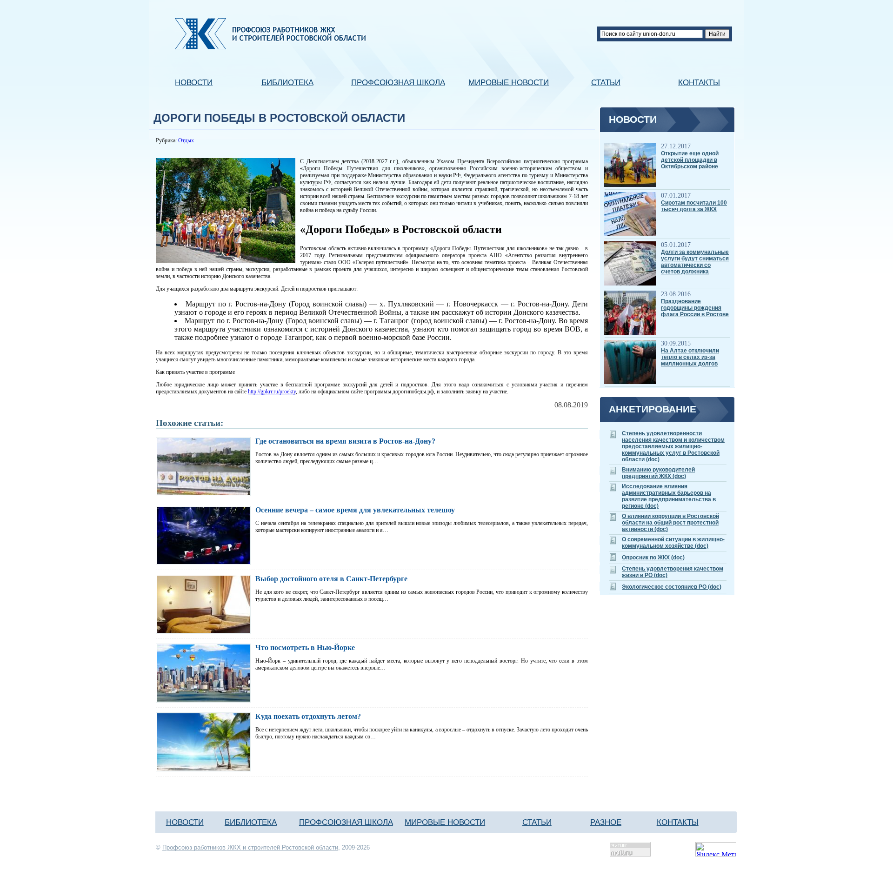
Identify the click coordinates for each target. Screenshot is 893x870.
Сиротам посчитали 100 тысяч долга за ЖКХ (694, 206)
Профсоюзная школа (398, 82)
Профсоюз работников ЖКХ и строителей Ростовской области (250, 847)
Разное (605, 822)
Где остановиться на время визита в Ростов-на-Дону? (345, 441)
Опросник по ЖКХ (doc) (653, 557)
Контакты (699, 82)
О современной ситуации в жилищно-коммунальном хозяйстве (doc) (673, 542)
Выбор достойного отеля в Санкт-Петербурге (331, 579)
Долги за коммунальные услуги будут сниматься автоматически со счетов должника (695, 262)
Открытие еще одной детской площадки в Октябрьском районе (690, 160)
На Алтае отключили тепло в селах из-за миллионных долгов (690, 357)
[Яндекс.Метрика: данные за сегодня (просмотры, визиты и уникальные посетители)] (715, 849)
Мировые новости (508, 82)
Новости (194, 82)
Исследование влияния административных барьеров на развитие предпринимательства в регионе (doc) (669, 496)
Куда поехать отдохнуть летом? (308, 716)
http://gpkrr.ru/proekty (272, 391)
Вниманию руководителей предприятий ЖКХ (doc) (658, 472)
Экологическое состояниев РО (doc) (671, 587)
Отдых (186, 140)
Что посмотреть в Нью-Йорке (305, 647)
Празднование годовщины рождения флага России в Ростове (695, 308)
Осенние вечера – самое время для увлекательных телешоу (355, 510)
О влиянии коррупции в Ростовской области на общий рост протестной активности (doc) (670, 522)
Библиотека (287, 82)
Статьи (605, 82)
